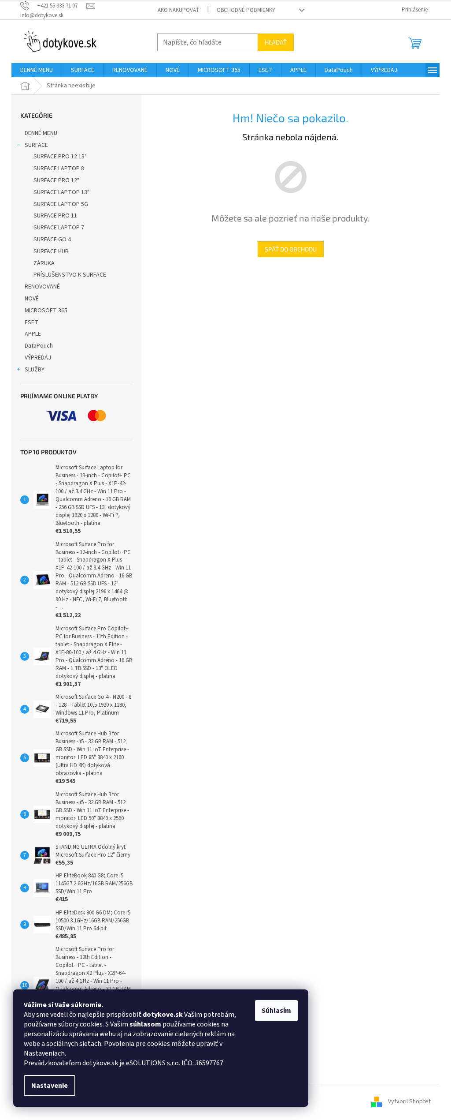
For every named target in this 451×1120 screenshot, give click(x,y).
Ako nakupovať (178, 10)
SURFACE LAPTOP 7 (58, 227)
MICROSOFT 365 (46, 310)
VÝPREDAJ (38, 357)
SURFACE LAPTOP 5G (60, 204)
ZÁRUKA (44, 263)
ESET (31, 322)
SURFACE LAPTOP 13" (61, 192)
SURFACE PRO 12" (56, 180)
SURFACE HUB (51, 251)
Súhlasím (276, 1010)
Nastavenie (49, 1085)
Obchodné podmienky (246, 10)
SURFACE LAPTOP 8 (58, 168)
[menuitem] (36, 70)
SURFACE (36, 145)
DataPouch (39, 345)
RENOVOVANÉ (42, 286)
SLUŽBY (34, 369)
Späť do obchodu (291, 249)
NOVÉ (32, 298)
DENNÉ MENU (41, 133)
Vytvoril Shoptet (409, 1101)
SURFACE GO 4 (52, 239)
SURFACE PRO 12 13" (60, 156)
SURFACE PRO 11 (55, 215)
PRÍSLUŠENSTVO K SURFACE (69, 274)
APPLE (33, 334)
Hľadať (276, 42)
